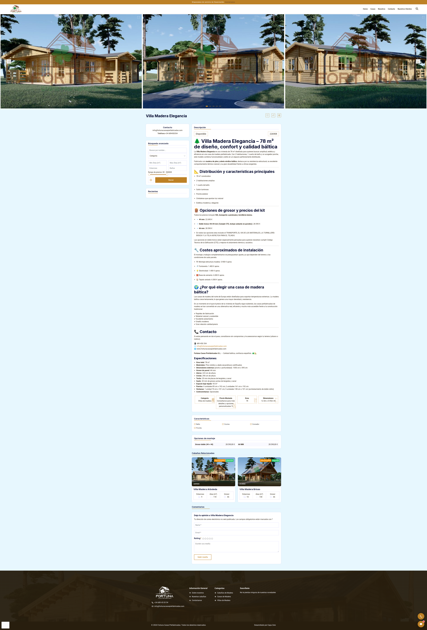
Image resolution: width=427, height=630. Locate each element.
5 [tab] (220, 106)
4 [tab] (217, 106)
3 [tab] (213, 106)
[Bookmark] (267, 115)
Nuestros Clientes (405, 9)
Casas (372, 9)
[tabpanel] (71, 61)
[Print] (279, 115)
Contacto (391, 9)
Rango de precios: (155, 172)
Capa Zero (272, 625)
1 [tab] (207, 106)
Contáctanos (230, 2)
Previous (9, 61)
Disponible (230, 460)
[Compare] (273, 115)
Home (365, 9)
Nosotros (381, 9)
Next (418, 61)
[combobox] (167, 156)
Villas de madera (220, 460)
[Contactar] (421, 616)
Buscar (171, 180)
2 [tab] (210, 106)
